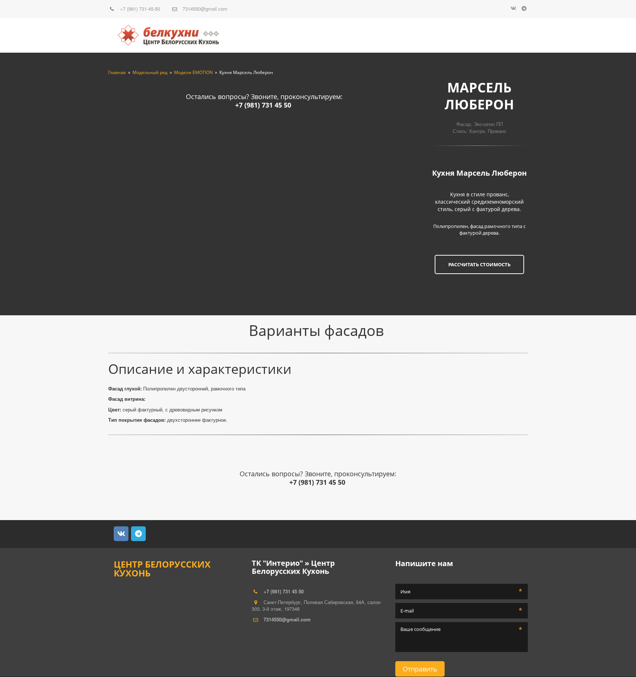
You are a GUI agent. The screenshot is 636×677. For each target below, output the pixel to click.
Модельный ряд (367, 35)
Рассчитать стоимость (479, 264)
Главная (117, 72)
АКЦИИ (458, 35)
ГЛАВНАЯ (324, 35)
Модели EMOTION (193, 72)
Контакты (488, 35)
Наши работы (422, 35)
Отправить (420, 668)
